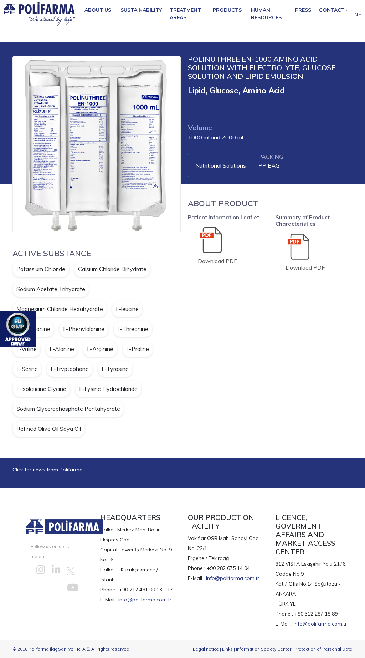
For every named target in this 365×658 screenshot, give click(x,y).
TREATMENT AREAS (185, 14)
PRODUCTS (227, 10)
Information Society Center (263, 649)
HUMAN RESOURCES (266, 14)
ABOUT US (97, 10)
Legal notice (206, 649)
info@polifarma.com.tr (144, 599)
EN (355, 14)
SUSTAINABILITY (141, 10)
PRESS (303, 10)
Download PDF (217, 261)
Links (227, 649)
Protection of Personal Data (323, 649)
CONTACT (332, 10)
